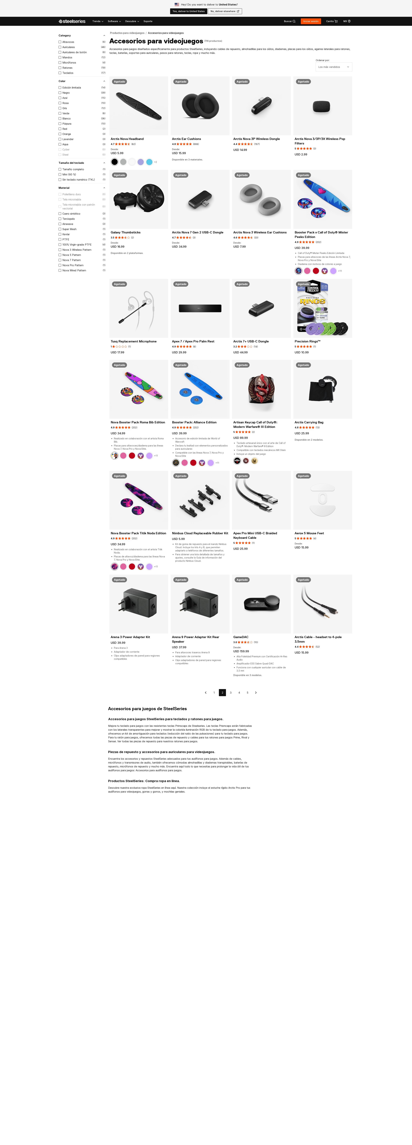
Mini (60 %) (69, 174)
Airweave (67, 224)
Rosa (65, 103)
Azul (64, 97)
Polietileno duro (71, 194)
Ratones (67, 67)
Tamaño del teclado (71, 162)
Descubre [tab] (130, 21)
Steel (65, 154)
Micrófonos (69, 62)
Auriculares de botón (74, 52)
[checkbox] (60, 42)
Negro (66, 92)
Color (62, 81)
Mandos (67, 57)
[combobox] (334, 67)
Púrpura (66, 123)
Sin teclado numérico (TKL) (78, 179)
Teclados (67, 72)
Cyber (66, 149)
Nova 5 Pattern (71, 255)
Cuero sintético (71, 213)
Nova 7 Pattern (71, 260)
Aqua (65, 144)
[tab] (289, 21)
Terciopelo (68, 218)
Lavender (68, 139)
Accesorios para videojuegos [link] (166, 33)
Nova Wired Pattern (74, 270)
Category (65, 35)
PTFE (65, 239)
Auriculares (68, 47)
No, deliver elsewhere (223, 11)
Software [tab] (113, 21)
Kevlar (66, 234)
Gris (64, 108)
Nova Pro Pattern (73, 265)
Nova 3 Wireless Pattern (76, 249)
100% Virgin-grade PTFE (77, 244)
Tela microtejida (71, 199)
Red (64, 128)
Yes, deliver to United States (189, 11)
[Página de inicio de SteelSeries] (74, 21)
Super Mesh (69, 229)
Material (64, 187)
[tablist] (116, 21)
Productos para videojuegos (127, 33)
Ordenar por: (323, 60)
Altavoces (68, 42)
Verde (65, 113)
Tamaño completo (73, 169)
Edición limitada (71, 87)
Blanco (66, 118)
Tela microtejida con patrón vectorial (78, 206)
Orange (66, 134)
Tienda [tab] (96, 21)
